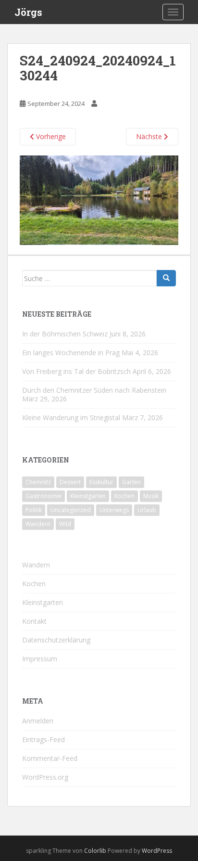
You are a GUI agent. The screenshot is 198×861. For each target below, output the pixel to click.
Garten (131, 482)
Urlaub (146, 510)
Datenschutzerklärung (56, 639)
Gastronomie (43, 496)
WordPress (157, 851)
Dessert (70, 482)
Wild (65, 524)
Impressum (39, 658)
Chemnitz (38, 482)
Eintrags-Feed (43, 739)
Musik (151, 496)
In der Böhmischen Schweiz (65, 333)
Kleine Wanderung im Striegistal (71, 417)
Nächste (150, 136)
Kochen (124, 496)
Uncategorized (70, 510)
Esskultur (101, 482)
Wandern (37, 524)
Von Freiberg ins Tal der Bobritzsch (76, 371)
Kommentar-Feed (49, 758)
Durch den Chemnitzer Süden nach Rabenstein (94, 390)
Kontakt (34, 621)
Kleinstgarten (88, 496)
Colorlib (95, 851)
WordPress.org (45, 777)
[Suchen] (166, 278)
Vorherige (50, 136)
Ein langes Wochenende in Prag (71, 352)
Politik (33, 510)
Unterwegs (114, 510)
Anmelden (37, 720)
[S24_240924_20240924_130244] (99, 199)
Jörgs (28, 12)
